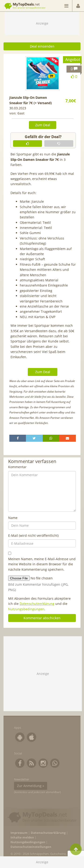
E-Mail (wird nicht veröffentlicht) (33, 535)
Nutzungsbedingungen (26, 609)
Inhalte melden (22, 837)
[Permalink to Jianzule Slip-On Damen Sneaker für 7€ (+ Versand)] (42, 73)
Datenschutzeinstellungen (30, 847)
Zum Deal (42, 125)
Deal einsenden (42, 46)
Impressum (19, 833)
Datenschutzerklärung (37, 603)
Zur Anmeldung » (30, 785)
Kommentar (17, 467)
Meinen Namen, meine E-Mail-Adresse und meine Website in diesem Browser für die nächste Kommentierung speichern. (42, 564)
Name (13, 517)
